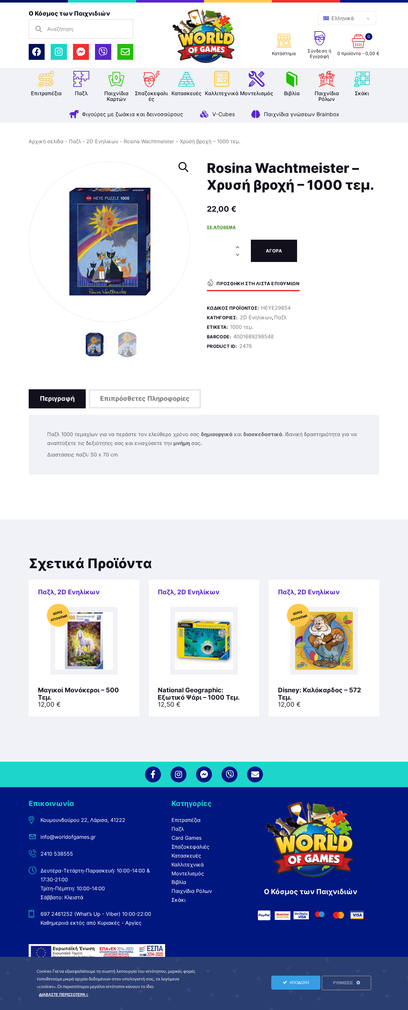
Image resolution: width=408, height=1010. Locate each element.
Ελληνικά (342, 18)
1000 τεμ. (241, 327)
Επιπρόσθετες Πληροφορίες (145, 398)
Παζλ (75, 141)
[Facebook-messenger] (81, 52)
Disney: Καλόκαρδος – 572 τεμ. (319, 694)
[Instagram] (59, 52)
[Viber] (103, 52)
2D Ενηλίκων (102, 141)
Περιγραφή (57, 398)
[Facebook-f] (153, 774)
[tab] (57, 398)
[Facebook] (37, 52)
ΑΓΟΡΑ (274, 250)
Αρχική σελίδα (46, 141)
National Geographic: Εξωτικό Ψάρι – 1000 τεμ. (199, 694)
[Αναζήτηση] (38, 29)
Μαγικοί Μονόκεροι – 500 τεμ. (78, 694)
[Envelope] (125, 52)
